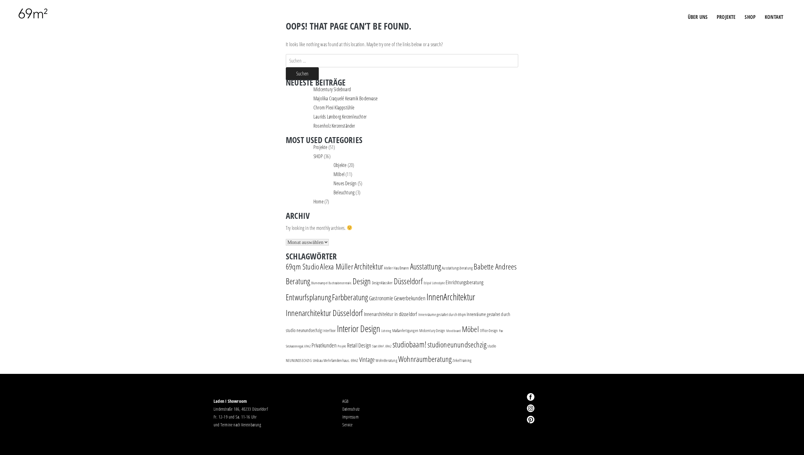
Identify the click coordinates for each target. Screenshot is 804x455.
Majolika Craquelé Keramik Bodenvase (345, 98)
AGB (345, 401)
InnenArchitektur (450, 297)
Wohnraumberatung (425, 358)
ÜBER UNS (698, 17)
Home (318, 201)
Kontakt (774, 17)
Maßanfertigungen (405, 330)
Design (362, 281)
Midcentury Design (432, 330)
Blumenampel (319, 283)
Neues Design (345, 183)
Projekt (342, 346)
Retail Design (359, 345)
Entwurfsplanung (308, 297)
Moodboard (453, 331)
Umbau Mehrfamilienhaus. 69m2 (335, 360)
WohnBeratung (386, 360)
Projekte (320, 147)
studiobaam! (409, 344)
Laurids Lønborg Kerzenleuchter (340, 116)
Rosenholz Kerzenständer (334, 125)
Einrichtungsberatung (464, 282)
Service (347, 425)
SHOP (318, 156)
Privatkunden (324, 345)
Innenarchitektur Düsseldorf (324, 313)
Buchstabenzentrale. (340, 283)
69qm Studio (302, 266)
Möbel (339, 174)
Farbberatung (350, 297)
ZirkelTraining (462, 360)
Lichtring (386, 331)
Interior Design (358, 328)
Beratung (298, 281)
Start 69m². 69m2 (381, 346)
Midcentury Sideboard (332, 89)
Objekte (340, 165)
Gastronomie (381, 298)
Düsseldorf (408, 281)
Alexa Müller (336, 266)
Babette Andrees (495, 266)
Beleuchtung (344, 192)
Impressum (350, 417)
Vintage (367, 359)
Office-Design (489, 330)
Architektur (368, 266)
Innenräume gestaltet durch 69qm (442, 314)
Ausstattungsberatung (457, 268)
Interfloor (329, 330)
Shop (750, 17)
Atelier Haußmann (396, 268)
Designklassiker (382, 283)
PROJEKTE (726, 17)
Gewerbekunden (410, 298)
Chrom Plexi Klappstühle (334, 107)
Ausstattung (425, 266)
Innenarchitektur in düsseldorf (390, 314)
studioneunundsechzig (456, 344)
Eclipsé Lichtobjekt (434, 283)
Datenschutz (351, 409)
